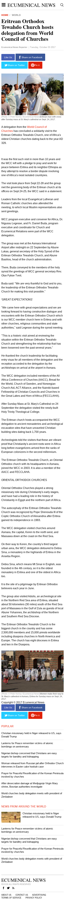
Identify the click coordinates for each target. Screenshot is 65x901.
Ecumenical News (32, 5)
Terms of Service (11, 898)
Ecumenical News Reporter (14, 47)
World (16, 15)
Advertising (39, 895)
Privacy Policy (34, 898)
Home (4, 15)
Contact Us (22, 895)
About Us (6, 895)
